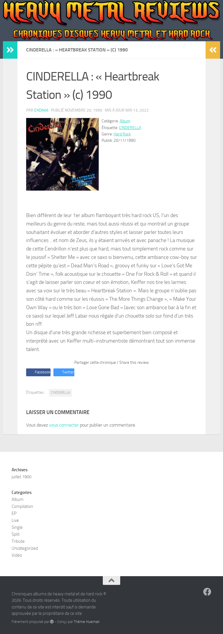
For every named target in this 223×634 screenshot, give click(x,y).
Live (15, 520)
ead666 (41, 110)
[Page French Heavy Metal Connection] (207, 592)
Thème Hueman (87, 621)
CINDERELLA (130, 127)
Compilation (22, 506)
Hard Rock (122, 134)
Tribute (18, 541)
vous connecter (64, 425)
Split (15, 534)
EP (14, 513)
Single (17, 527)
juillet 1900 (21, 476)
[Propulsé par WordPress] (52, 622)
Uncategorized (25, 548)
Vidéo (17, 555)
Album (125, 121)
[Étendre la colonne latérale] (10, 50)
